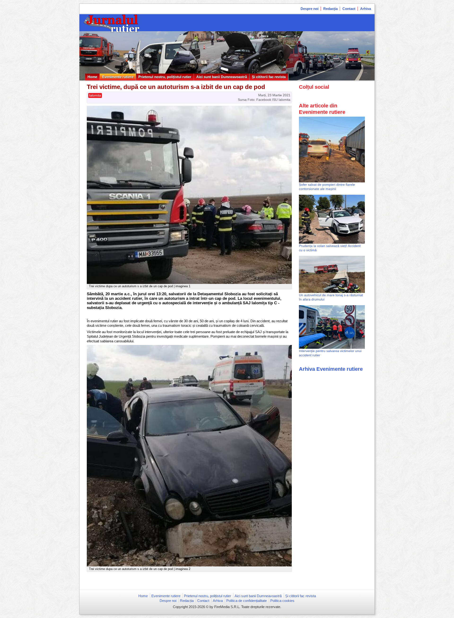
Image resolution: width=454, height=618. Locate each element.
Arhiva (365, 9)
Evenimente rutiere (117, 77)
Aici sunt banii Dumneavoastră (221, 77)
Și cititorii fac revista (269, 77)
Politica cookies (282, 601)
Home (92, 77)
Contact (348, 9)
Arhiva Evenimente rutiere (331, 369)
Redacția (330, 9)
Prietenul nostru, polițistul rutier (164, 77)
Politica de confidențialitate (246, 601)
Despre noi (310, 9)
